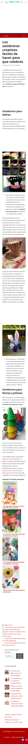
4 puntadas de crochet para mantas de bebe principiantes (17, 703)
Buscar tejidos (20, 656)
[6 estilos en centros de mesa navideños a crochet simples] (7, 687)
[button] (24, 36)
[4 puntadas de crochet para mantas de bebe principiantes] (7, 703)
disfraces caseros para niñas (10, 470)
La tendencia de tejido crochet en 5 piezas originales (16, 673)
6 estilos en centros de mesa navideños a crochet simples (17, 688)
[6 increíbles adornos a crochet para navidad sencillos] (7, 680)
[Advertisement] (14, 19)
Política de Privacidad (17, 737)
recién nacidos (13, 473)
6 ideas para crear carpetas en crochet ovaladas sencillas (16, 696)
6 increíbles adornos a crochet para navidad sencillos (17, 681)
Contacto (7, 737)
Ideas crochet (8, 625)
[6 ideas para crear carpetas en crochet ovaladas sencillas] (7, 695)
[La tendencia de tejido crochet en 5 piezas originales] (7, 672)
